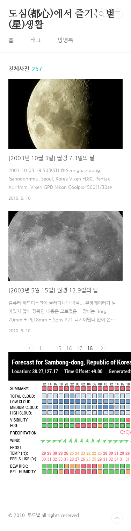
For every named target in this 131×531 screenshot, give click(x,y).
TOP (117, 518)
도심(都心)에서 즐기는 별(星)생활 (61, 14)
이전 (30, 348)
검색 (101, 14)
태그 (35, 40)
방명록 (65, 40)
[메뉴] (117, 13)
